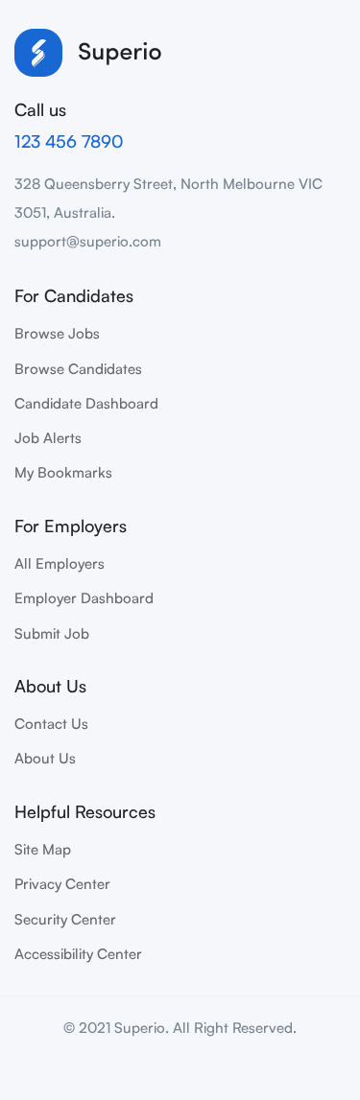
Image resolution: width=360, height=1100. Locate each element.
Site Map (42, 849)
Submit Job (51, 633)
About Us (45, 758)
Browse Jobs (57, 333)
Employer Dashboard (84, 598)
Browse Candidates (78, 369)
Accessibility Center (78, 954)
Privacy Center (62, 884)
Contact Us (51, 723)
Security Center (65, 919)
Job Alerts (48, 438)
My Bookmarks (63, 472)
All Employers (59, 563)
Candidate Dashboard (86, 403)
